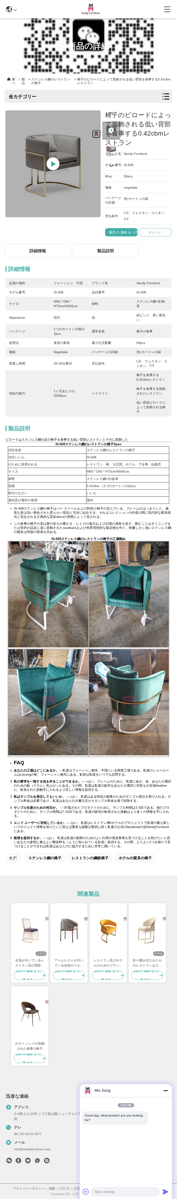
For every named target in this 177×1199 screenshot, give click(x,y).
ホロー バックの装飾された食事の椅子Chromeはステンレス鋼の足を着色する (29, 1046)
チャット (155, 232)
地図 (52, 1188)
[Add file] (86, 1192)
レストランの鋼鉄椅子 (90, 858)
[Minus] (165, 1090)
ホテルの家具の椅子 (135, 858)
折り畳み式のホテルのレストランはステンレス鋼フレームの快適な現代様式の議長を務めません (147, 963)
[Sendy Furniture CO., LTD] (90, 9)
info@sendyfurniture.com (32, 1149)
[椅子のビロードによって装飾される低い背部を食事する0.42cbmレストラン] (53, 164)
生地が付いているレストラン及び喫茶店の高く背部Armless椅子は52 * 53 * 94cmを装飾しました (29, 963)
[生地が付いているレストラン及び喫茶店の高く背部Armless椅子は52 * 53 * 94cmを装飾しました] (29, 930)
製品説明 (105, 251)
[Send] (165, 1192)
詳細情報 (38, 251)
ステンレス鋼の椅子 (45, 858)
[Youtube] (28, 1162)
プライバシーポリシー (29, 1188)
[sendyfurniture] (47, 1162)
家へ (13, 81)
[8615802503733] (37, 1162)
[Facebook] (18, 1162)
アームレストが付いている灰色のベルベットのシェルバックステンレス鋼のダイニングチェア (68, 963)
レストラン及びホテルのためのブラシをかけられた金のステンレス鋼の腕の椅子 (108, 963)
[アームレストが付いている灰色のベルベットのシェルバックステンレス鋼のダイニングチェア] (69, 930)
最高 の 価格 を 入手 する (127, 232)
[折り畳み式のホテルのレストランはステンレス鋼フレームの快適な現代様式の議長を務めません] (147, 930)
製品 (23, 81)
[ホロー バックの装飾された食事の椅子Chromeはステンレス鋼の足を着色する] (29, 1013)
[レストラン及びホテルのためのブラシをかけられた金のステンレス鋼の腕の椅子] (108, 930)
